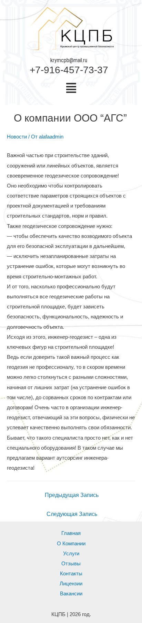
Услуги (71, 553)
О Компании (71, 543)
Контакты (71, 573)
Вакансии (71, 593)
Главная (71, 533)
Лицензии (71, 583)
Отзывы (71, 563)
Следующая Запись (72, 514)
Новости (17, 137)
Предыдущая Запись (72, 495)
